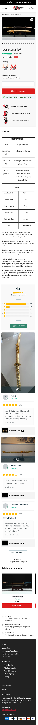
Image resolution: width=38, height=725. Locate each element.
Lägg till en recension (18, 326)
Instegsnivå (24, 562)
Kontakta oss (6, 657)
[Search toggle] (29, 8)
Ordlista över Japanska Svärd (10, 654)
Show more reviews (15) (18, 552)
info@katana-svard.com (9, 710)
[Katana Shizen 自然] (17, 584)
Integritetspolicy (9, 674)
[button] (31, 19)
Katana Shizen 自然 (17, 597)
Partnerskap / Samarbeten (10, 651)
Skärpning (5, 62)
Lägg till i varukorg (18, 91)
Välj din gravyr (9, 75)
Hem (3, 14)
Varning (6, 677)
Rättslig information (10, 668)
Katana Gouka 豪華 (16, 431)
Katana (7, 14)
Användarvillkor (9, 665)
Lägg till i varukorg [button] (17, 605)
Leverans (4, 690)
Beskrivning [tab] (6, 131)
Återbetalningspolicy (10, 671)
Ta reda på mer (6, 648)
